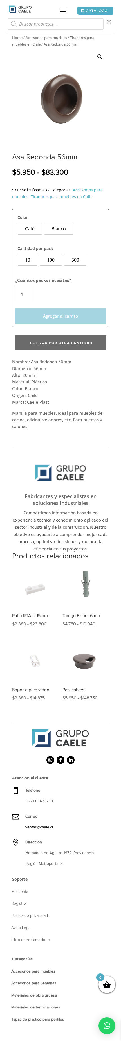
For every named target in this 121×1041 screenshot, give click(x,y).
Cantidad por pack (35, 248)
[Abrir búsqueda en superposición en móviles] (56, 25)
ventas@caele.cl (39, 827)
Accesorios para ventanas (33, 983)
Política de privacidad (29, 916)
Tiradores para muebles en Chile (62, 196)
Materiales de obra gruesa (34, 995)
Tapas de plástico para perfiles (37, 1019)
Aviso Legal (21, 928)
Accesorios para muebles (46, 37)
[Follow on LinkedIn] (71, 760)
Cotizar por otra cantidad (61, 342)
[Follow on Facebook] (60, 760)
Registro (18, 904)
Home (17, 37)
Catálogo (97, 10)
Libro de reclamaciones (31, 940)
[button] (100, 57)
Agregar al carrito (60, 316)
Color (22, 217)
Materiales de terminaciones (35, 1007)
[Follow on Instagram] (50, 760)
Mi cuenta (19, 892)
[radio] (30, 229)
